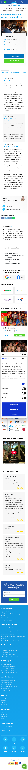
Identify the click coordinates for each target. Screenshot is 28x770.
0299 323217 (6, 688)
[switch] (24, 388)
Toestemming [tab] (5, 358)
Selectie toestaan (14, 409)
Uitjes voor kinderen (7, 726)
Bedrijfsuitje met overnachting (9, 672)
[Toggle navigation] (26, 2)
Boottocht (4, 718)
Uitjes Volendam (6, 608)
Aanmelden (14, 599)
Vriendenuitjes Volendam (7, 628)
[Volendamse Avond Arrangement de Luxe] (14, 28)
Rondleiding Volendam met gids (9, 656)
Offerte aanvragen (14, 56)
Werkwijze (3, 700)
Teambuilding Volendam (7, 670)
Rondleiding (4, 716)
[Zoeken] (2, 2)
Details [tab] (14, 358)
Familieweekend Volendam (8, 652)
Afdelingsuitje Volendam (7, 668)
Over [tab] (23, 358)
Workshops (4, 714)
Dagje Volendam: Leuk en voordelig (10, 614)
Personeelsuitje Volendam (8, 666)
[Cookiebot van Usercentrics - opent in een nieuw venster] (20, 354)
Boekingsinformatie (15, 72)
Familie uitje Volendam (8, 645)
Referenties (4, 698)
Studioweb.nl (14, 760)
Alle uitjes (3, 712)
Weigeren (14, 414)
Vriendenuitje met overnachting (9, 630)
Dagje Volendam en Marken (8, 616)
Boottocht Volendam (6, 618)
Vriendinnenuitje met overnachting (10, 640)
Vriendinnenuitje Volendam (8, 632)
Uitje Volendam (5, 612)
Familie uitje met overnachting (9, 650)
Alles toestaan (14, 404)
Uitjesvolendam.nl (14, 759)
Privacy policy (4, 704)
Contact (3, 702)
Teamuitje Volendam (6, 664)
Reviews (24, 72)
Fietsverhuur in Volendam (8, 654)
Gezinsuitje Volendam (7, 648)
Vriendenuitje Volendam (9, 625)
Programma (5, 72)
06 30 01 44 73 (6, 690)
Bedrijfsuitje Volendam (9, 661)
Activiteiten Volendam (6, 620)
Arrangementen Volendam (9, 730)
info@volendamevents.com (10, 686)
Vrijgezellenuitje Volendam (8, 634)
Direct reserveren (14, 61)
